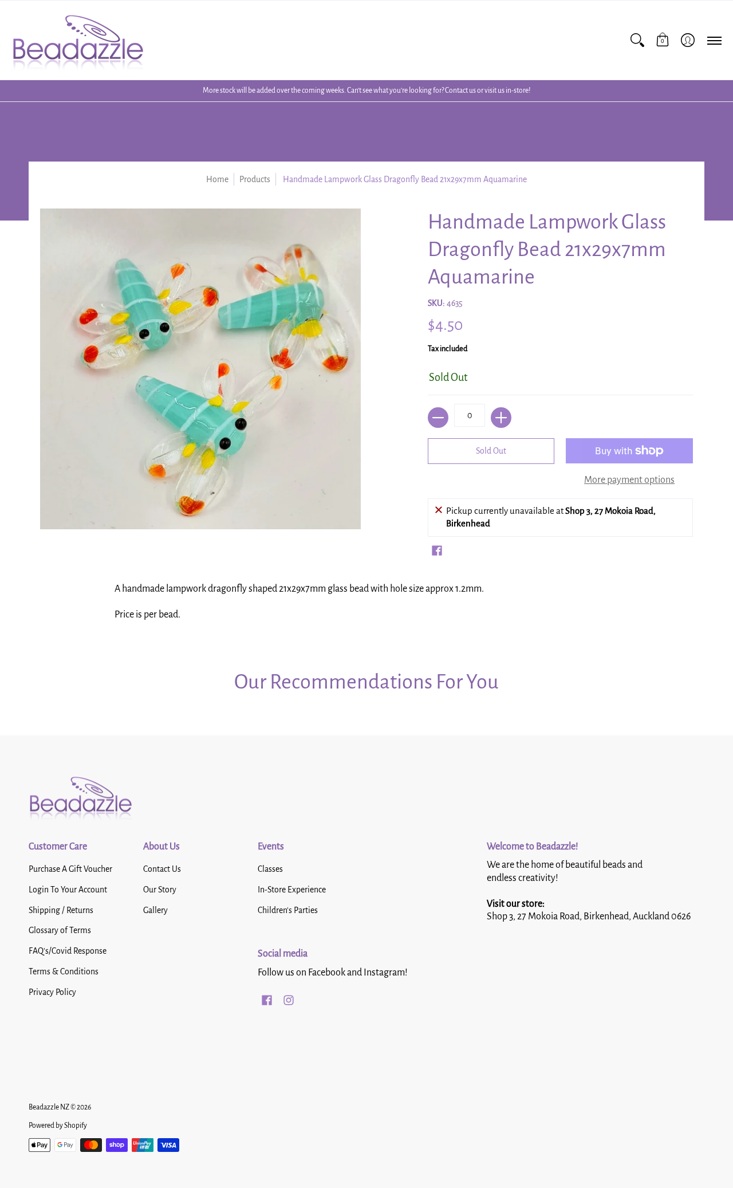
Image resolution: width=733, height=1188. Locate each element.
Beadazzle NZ (49, 1107)
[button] (662, 40)
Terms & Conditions (63, 971)
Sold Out (491, 450)
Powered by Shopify (58, 1126)
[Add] (501, 417)
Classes (270, 869)
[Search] (637, 40)
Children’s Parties (288, 910)
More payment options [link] (629, 480)
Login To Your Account (68, 889)
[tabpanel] (366, 605)
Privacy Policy (52, 992)
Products (254, 179)
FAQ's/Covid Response (68, 950)
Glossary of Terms (60, 930)
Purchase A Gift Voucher (70, 869)
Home (217, 179)
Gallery (155, 910)
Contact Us (162, 869)
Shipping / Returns (61, 910)
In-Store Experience (292, 889)
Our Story (159, 889)
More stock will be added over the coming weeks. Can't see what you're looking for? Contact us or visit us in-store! (366, 90)
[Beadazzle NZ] (77, 40)
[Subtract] (438, 417)
